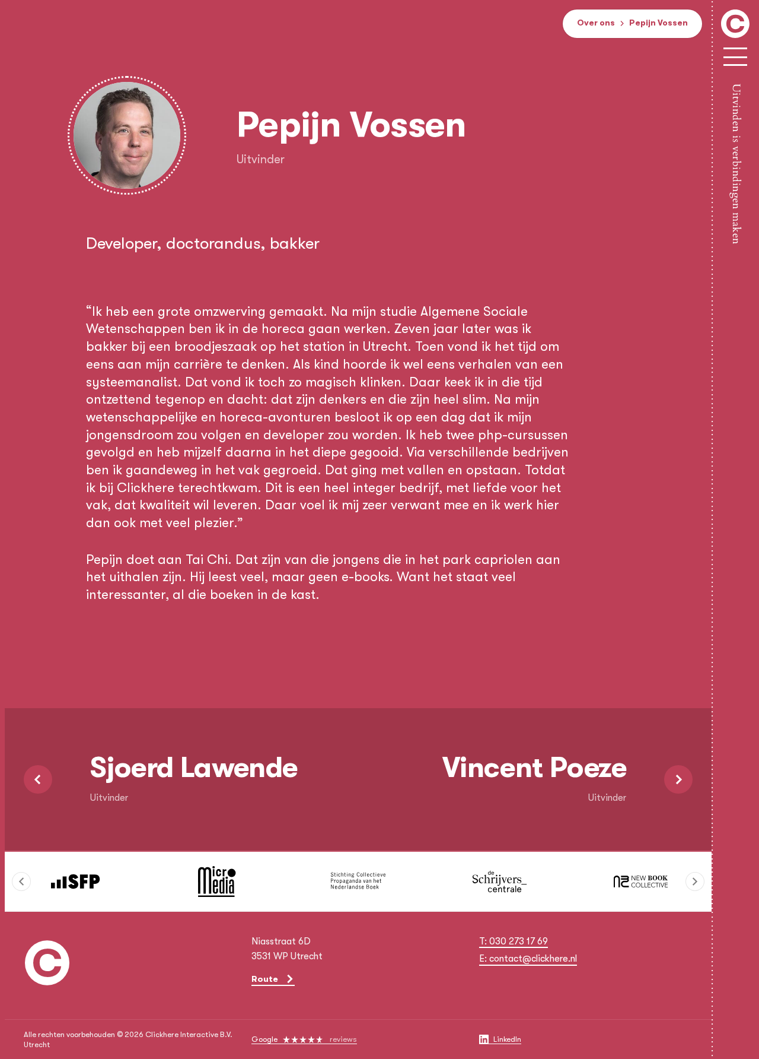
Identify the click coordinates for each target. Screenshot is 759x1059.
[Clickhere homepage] (47, 965)
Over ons (596, 22)
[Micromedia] (216, 881)
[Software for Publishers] (75, 881)
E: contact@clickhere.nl (528, 958)
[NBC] (641, 881)
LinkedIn (507, 1039)
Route (264, 979)
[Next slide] (694, 881)
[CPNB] (358, 881)
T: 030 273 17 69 (513, 941)
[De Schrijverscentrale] (499, 881)
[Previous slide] (21, 881)
